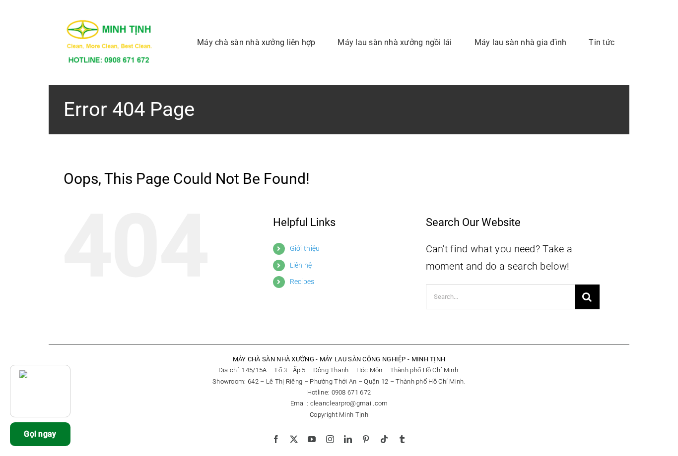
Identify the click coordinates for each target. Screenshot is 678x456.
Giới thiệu (305, 248)
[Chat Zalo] (40, 391)
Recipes (302, 281)
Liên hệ (301, 265)
